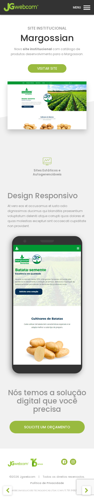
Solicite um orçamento (47, 427)
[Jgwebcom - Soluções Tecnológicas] (21, 12)
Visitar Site (47, 68)
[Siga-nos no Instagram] (73, 462)
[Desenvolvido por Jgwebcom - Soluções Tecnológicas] (25, 462)
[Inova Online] (7, 490)
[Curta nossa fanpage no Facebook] (64, 462)
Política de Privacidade (47, 483)
